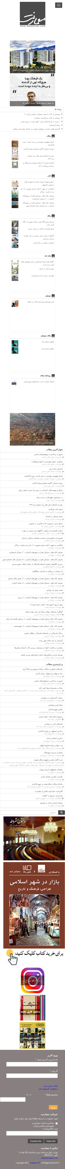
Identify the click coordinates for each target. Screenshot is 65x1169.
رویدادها (48, 375)
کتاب (49, 176)
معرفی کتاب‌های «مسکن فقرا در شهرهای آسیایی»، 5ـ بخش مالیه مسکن (35, 578)
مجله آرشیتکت (54, 125)
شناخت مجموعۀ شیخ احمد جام (51, 688)
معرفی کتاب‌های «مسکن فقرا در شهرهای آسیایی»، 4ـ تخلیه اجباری (37, 583)
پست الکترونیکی (50, 1129)
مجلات (48, 136)
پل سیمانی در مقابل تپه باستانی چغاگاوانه (47, 571)
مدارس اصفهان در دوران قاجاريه (50, 731)
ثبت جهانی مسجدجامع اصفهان (51, 745)
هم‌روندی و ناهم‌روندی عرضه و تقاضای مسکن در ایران (42, 538)
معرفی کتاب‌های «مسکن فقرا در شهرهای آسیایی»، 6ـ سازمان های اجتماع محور (32, 559)
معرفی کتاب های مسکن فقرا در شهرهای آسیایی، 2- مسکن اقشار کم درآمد (34, 619)
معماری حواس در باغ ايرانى (43, 243)
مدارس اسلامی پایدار (55, 738)
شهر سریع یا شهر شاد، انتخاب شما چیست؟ (46, 605)
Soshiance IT (35, 1163)
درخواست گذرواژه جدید (48, 1089)
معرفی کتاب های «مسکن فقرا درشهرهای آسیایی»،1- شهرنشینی (38, 626)
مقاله (49, 216)
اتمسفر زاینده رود (56, 469)
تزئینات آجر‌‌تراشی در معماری (52, 698)
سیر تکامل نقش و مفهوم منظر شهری (48, 760)
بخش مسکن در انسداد (44, 443)
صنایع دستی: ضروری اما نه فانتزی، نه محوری (46, 523)
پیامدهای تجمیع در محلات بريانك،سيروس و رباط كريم (43, 669)
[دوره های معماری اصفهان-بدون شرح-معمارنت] (32, 56)
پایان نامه (47, 256)
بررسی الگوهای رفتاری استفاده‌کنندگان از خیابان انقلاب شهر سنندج (37, 564)
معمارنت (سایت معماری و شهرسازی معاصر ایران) (43, 1124)
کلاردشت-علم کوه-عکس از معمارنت (49, 791)
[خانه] (32, 14)
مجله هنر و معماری (55, 705)
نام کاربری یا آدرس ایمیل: (46, 1059)
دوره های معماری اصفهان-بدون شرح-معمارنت (36, 70)
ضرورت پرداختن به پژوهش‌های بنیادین (48, 454)
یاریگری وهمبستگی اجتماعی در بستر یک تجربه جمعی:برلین (40, 490)
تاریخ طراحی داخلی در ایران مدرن (41, 229)
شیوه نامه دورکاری (55, 509)
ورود (53, 1107)
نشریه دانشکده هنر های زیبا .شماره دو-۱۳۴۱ (46, 505)
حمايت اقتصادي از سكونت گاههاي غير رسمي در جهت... (42, 531)
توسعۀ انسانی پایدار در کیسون (51, 803)
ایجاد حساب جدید (51, 1086)
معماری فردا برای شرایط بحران (42, 103)
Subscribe (51, 1141)
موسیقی (48, 295)
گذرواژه (54, 1071)
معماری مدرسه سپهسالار (53, 753)
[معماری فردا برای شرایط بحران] (32, 89)
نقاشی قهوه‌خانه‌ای (55, 709)
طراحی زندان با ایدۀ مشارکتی (42, 276)
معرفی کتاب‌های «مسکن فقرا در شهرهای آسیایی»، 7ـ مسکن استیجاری (36, 552)
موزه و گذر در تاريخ (47, 269)
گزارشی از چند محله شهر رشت (51, 641)
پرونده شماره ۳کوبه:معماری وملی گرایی (39, 149)
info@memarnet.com (49, 1158)
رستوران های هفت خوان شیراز (51, 717)
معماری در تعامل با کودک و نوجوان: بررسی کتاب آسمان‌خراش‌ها (38, 648)
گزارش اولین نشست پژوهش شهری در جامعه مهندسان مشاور (36, 129)
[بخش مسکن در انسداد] (32, 429)
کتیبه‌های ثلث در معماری (53, 724)
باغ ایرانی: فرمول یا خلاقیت (52, 796)
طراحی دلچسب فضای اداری (52, 777)
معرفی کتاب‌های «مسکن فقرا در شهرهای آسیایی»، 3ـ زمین (40, 597)
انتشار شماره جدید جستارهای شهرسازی (39, 382)
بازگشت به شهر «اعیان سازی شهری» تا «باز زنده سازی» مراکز (39, 545)
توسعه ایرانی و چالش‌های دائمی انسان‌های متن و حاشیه (42, 655)
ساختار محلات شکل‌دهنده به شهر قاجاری (47, 784)
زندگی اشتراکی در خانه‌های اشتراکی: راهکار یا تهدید (43, 633)
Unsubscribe (36, 1141)
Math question (51, 1095)
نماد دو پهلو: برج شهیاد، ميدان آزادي (49, 673)
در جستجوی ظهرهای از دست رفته (49, 497)
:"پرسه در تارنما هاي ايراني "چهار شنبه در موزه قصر (40, 122)
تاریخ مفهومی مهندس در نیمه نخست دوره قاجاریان (43, 476)
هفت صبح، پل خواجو (55, 590)
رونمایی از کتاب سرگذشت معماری (47, 118)
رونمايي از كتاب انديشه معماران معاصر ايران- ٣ (42, 114)
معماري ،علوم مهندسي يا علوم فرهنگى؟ (47, 462)
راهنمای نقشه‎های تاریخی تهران (51, 770)
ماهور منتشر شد (48, 342)
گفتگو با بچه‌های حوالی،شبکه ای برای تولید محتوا (44, 612)
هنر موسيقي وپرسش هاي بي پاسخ (41, 302)
